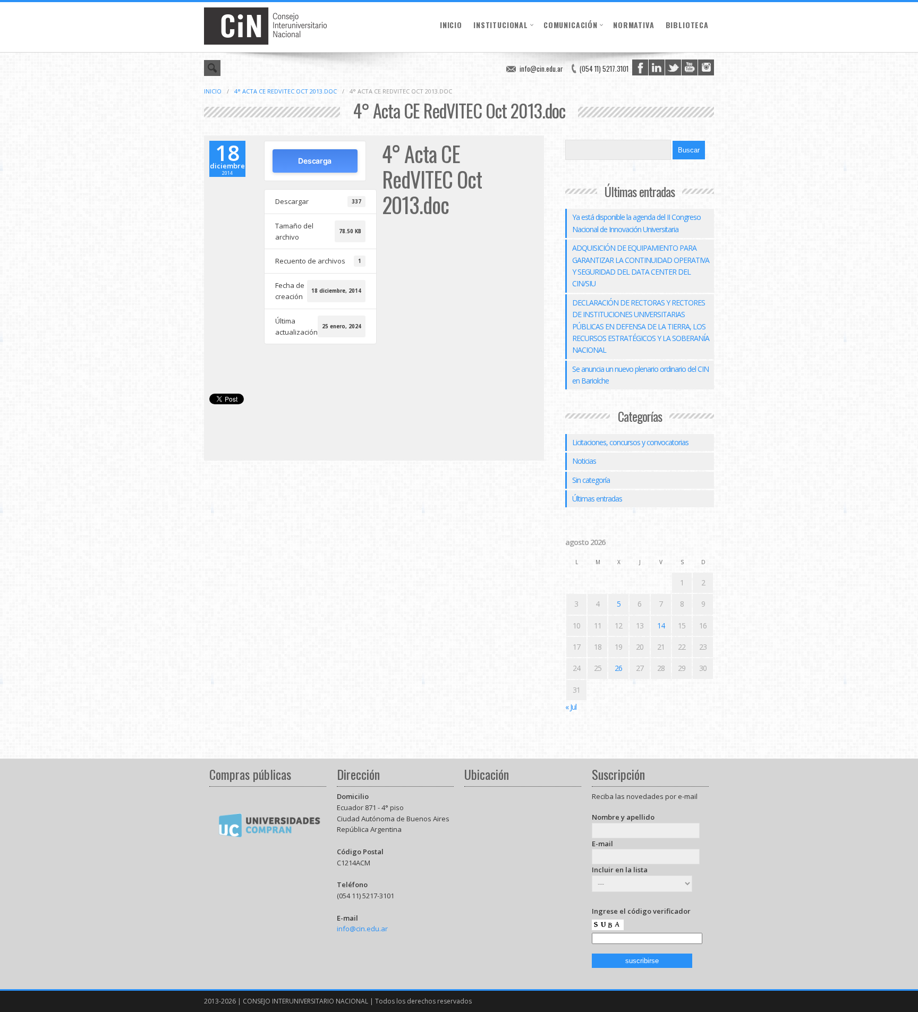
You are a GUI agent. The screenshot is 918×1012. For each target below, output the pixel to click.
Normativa (633, 24)
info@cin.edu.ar (541, 68)
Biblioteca (687, 24)
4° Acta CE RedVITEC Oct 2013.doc (285, 91)
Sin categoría (591, 480)
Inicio (451, 24)
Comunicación (570, 24)
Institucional (500, 24)
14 (661, 625)
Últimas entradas (597, 499)
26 (618, 668)
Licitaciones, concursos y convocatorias (630, 442)
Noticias (584, 461)
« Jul (570, 707)
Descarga (315, 160)
